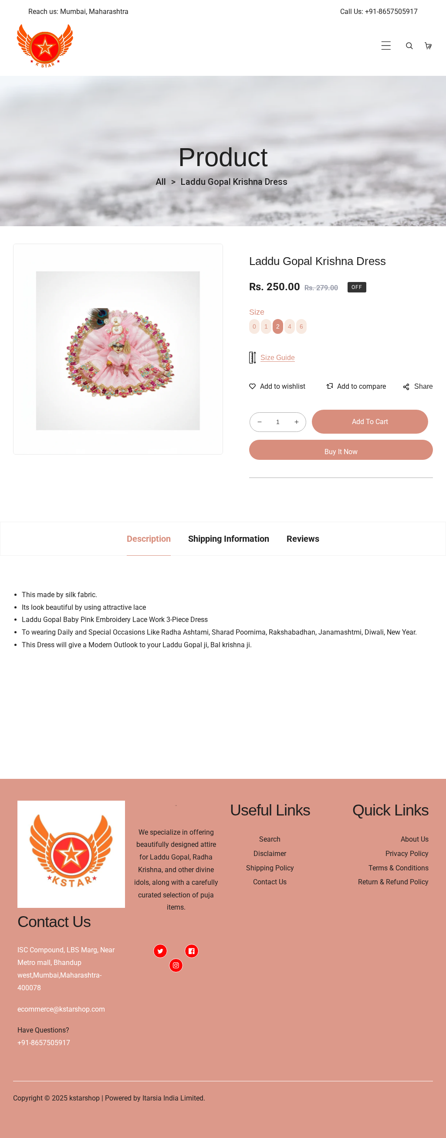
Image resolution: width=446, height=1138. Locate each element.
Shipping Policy (270, 868)
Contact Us (270, 882)
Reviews (303, 538)
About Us (415, 839)
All (160, 182)
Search (269, 839)
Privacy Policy (407, 853)
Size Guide (277, 357)
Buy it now (341, 452)
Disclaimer (269, 853)
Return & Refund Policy (393, 882)
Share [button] (423, 386)
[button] (386, 46)
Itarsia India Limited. (173, 1098)
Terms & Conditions (398, 868)
